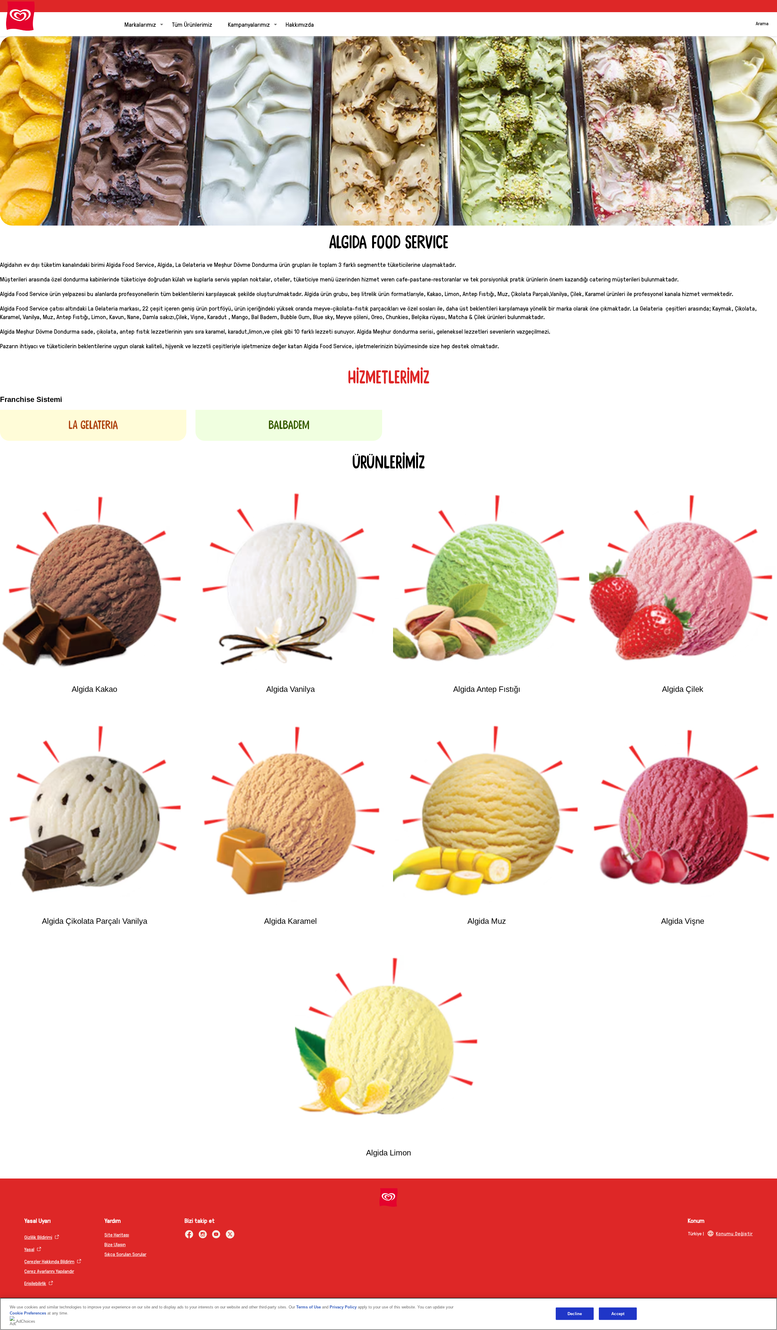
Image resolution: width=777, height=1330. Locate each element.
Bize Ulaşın (115, 1244)
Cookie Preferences (28, 1313)
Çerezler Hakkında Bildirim (49, 1261)
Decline (575, 1313)
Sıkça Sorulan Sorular (125, 1254)
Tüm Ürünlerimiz (192, 24)
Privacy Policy (343, 1307)
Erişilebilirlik (35, 1283)
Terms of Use (308, 1307)
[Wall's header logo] (20, 16)
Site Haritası (116, 1234)
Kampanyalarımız (249, 24)
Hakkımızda (300, 24)
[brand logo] (388, 1197)
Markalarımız (140, 24)
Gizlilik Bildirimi (38, 1237)
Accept (617, 1313)
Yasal (29, 1249)
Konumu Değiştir (734, 1233)
